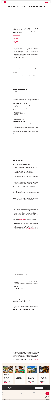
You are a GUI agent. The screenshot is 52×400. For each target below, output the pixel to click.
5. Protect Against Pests (15, 39)
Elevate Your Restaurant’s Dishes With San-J (18, 44)
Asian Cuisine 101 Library (22, 393)
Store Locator (28, 392)
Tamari (2, 392)
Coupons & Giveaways (28, 394)
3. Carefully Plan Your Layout (16, 37)
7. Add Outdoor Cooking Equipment (17, 40)
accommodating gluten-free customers (30, 228)
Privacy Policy (8, 399)
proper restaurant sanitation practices (19, 166)
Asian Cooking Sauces (3, 394)
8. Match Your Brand (15, 41)
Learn (43, 2)
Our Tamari (37, 2)
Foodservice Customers (46, 0)
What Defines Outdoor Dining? (16, 35)
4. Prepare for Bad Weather (16, 38)
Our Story (34, 2)
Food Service (34, 392)
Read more (5, 382)
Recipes (40, 2)
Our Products (30, 2)
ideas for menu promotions (22, 219)
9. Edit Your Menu (15, 42)
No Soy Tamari (3, 393)
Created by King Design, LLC (48, 399)
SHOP (46, 2)
